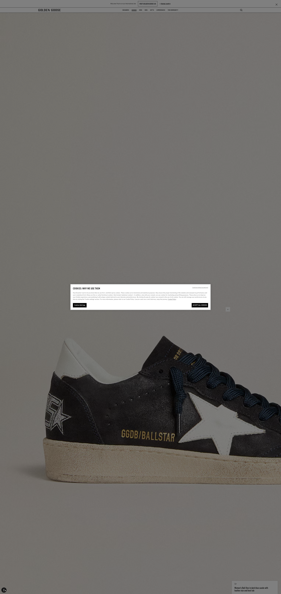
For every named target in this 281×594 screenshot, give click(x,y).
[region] (140, 297)
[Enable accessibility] (4, 590)
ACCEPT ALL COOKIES (200, 305)
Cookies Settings (79, 305)
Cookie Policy (172, 299)
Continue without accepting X (200, 287)
